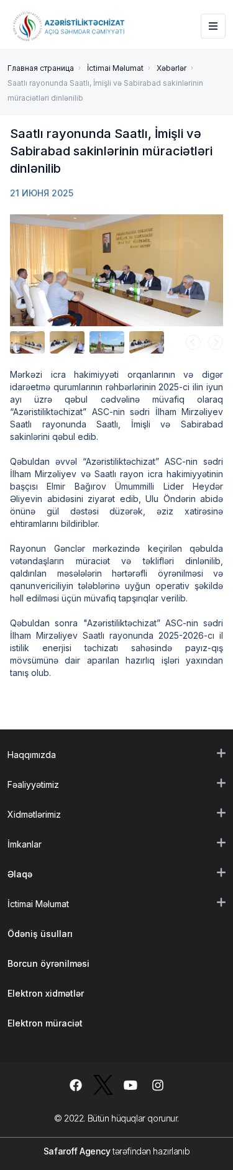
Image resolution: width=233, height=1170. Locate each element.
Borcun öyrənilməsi (48, 963)
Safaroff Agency (77, 1151)
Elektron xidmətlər (45, 993)
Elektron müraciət (45, 1023)
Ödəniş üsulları (40, 933)
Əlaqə (19, 874)
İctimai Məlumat (115, 68)
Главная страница (40, 68)
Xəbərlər (171, 68)
